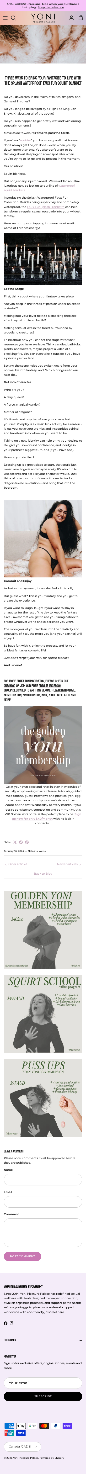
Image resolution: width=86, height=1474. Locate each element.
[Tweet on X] (15, 842)
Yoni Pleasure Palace (25, 1457)
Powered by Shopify (51, 1457)
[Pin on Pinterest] (27, 842)
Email (8, 1192)
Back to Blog (43, 873)
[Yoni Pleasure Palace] (43, 17)
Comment (11, 1214)
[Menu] (5, 18)
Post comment (22, 1256)
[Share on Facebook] (21, 842)
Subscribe (43, 1396)
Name (8, 1170)
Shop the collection (51, 7)
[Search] (16, 18)
